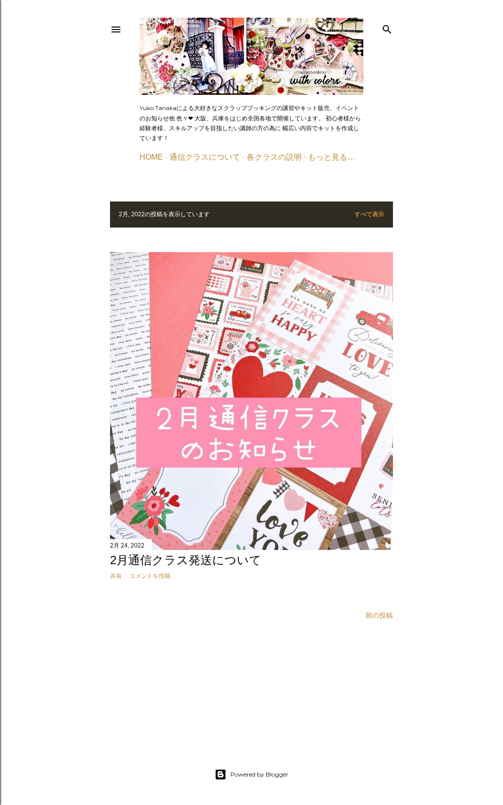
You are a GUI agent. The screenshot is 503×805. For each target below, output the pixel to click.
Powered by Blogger (259, 774)
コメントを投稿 (149, 576)
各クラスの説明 (274, 157)
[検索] (387, 27)
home (151, 157)
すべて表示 (369, 214)
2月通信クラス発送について (185, 560)
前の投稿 (379, 615)
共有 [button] (116, 576)
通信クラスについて (204, 157)
